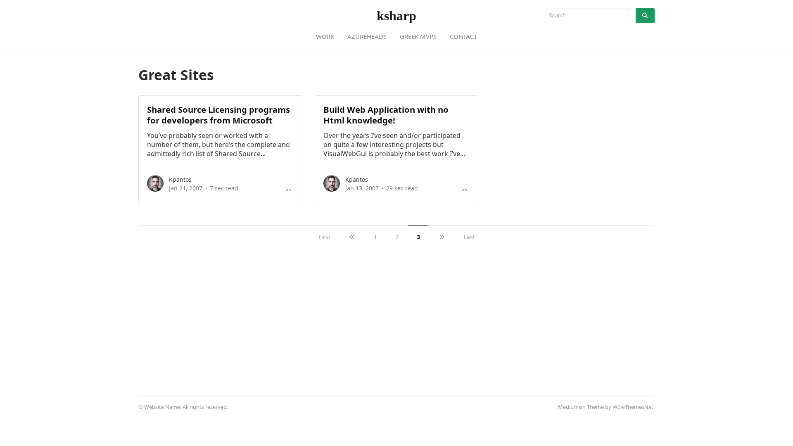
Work (325, 36)
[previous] (352, 237)
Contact (463, 36)
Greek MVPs (418, 36)
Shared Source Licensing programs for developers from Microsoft (218, 115)
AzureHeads (367, 36)
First (324, 237)
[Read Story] (288, 190)
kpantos (180, 179)
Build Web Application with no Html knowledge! (386, 115)
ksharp (396, 15)
